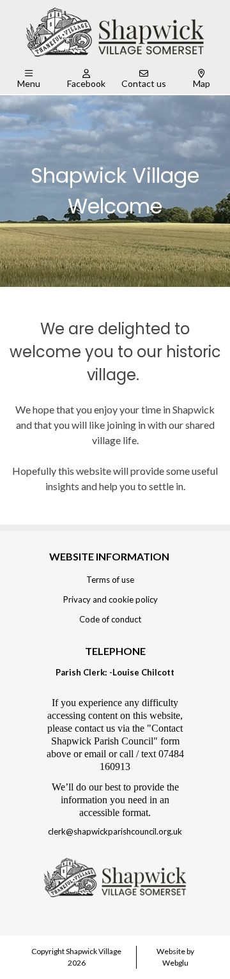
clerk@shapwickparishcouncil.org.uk (115, 831)
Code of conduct (110, 619)
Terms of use (110, 579)
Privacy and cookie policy (110, 599)
